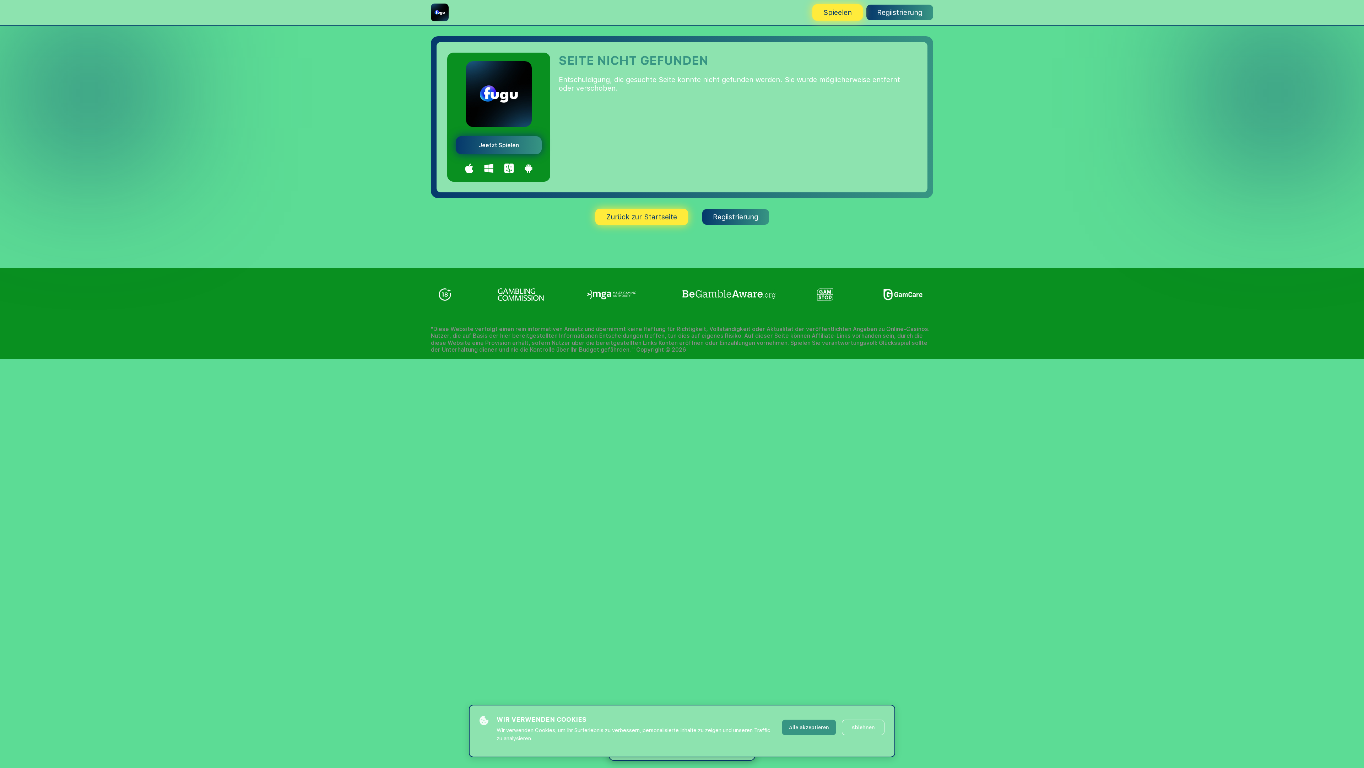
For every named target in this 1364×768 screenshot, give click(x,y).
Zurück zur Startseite (641, 217)
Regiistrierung (899, 12)
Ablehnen (863, 727)
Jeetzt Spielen (499, 145)
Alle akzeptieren (809, 727)
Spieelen (837, 12)
